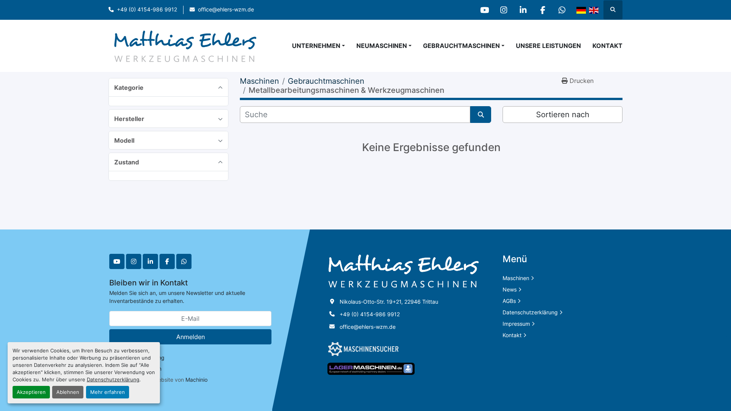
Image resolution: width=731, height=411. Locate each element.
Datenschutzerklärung (113, 379)
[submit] (480, 114)
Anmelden (190, 337)
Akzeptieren (31, 392)
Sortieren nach (562, 114)
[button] (384, 45)
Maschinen (516, 278)
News (510, 289)
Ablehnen (67, 392)
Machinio (196, 379)
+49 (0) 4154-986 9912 (147, 9)
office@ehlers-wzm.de (226, 9)
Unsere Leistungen (548, 45)
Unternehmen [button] (316, 45)
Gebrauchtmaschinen (461, 45)
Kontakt (607, 45)
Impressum (516, 323)
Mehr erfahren (107, 392)
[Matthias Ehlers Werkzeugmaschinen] (403, 271)
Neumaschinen (381, 45)
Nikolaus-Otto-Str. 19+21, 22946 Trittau (389, 301)
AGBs (509, 301)
